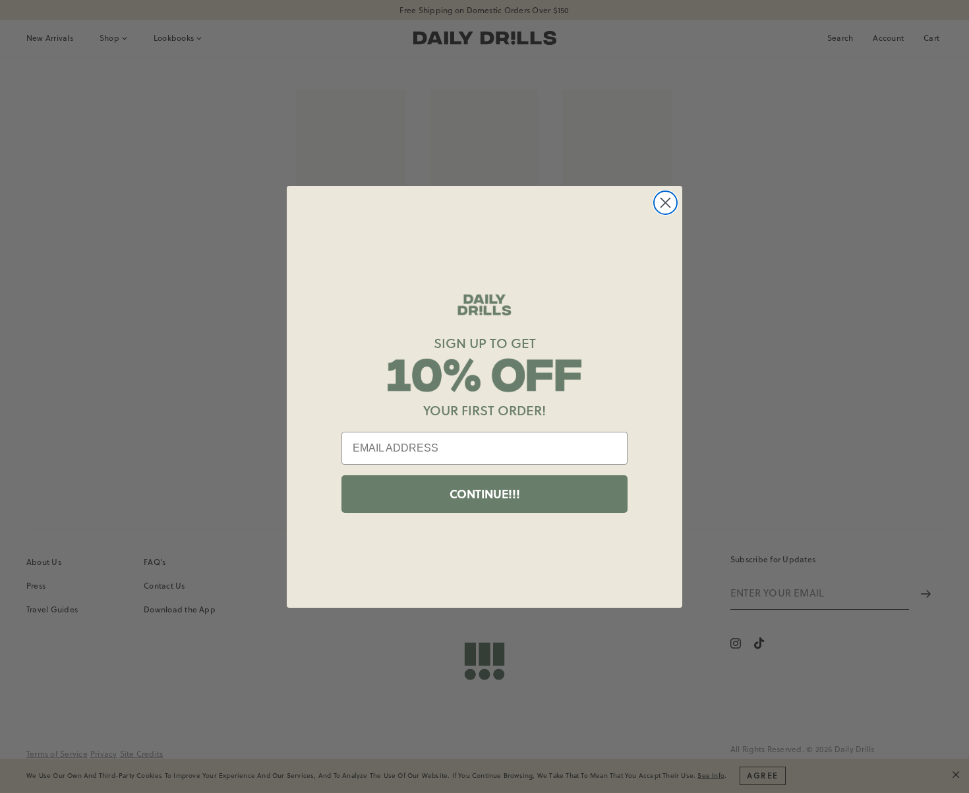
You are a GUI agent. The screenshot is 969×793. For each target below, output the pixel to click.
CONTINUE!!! (485, 493)
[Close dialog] (665, 202)
